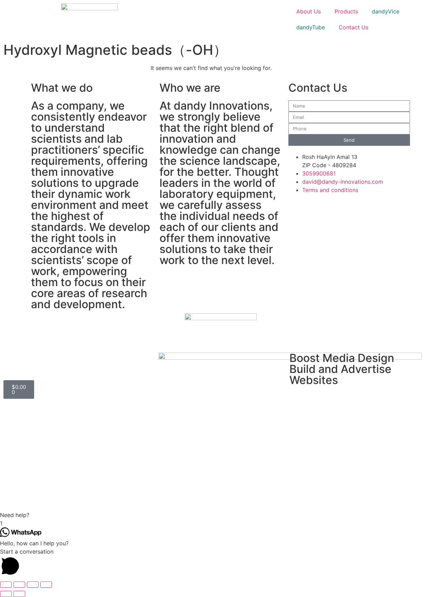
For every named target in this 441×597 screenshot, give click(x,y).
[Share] (19, 584)
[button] (220, 515)
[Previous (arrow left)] (6, 594)
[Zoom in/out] (46, 584)
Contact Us (353, 27)
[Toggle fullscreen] (33, 584)
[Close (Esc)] (6, 584)
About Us (308, 11)
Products (346, 11)
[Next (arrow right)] (19, 594)
